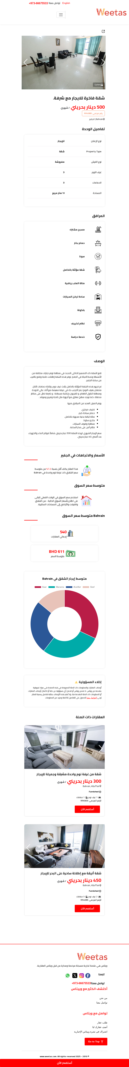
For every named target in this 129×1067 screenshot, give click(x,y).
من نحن (103, 998)
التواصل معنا (92, 698)
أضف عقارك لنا (99, 1027)
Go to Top (94, 1041)
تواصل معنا (101, 1002)
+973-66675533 (38, 3)
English (66, 3)
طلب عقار (102, 1022)
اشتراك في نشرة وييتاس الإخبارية (90, 1031)
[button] (25, 62)
